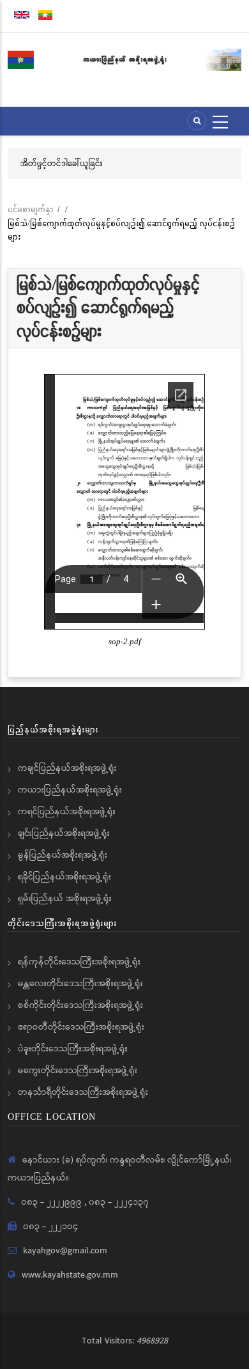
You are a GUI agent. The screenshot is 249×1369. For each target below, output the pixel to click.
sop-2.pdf (125, 641)
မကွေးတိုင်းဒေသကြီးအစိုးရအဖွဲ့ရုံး (77, 1070)
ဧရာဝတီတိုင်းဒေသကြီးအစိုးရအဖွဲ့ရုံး (81, 1027)
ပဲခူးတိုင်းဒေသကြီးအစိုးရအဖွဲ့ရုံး (73, 1049)
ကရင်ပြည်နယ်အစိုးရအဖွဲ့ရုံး (67, 812)
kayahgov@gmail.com (65, 1251)
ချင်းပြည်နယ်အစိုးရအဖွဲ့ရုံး (64, 833)
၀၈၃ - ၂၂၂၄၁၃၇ (119, 1202)
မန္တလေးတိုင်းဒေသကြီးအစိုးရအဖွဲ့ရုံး (80, 984)
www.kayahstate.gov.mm (70, 1275)
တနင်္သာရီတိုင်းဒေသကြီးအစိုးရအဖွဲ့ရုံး (83, 1092)
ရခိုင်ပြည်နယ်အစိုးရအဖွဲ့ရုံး (64, 877)
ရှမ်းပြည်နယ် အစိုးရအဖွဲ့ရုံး (65, 899)
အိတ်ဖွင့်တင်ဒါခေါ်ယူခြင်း (61, 164)
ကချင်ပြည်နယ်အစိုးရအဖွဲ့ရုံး (67, 768)
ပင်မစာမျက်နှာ (31, 209)
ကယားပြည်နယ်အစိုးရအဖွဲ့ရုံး (70, 790)
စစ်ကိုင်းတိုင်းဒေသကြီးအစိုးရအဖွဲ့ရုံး (80, 1005)
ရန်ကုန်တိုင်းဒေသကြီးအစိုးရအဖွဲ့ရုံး (79, 962)
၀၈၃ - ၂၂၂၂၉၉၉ (52, 1202)
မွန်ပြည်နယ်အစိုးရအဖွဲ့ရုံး (62, 855)
